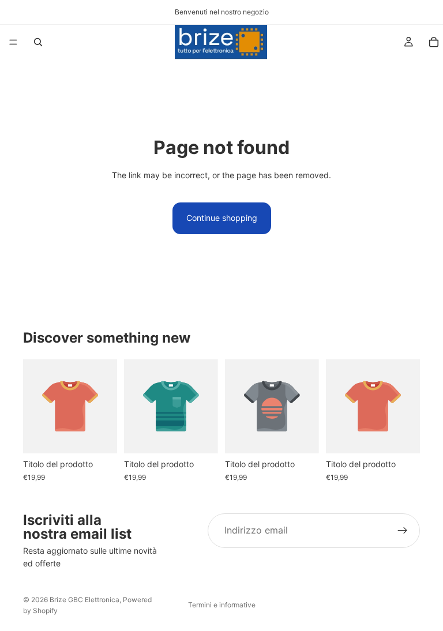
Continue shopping (221, 218)
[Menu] (13, 42)
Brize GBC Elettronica (84, 599)
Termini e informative (222, 604)
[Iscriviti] (403, 531)
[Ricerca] (38, 42)
